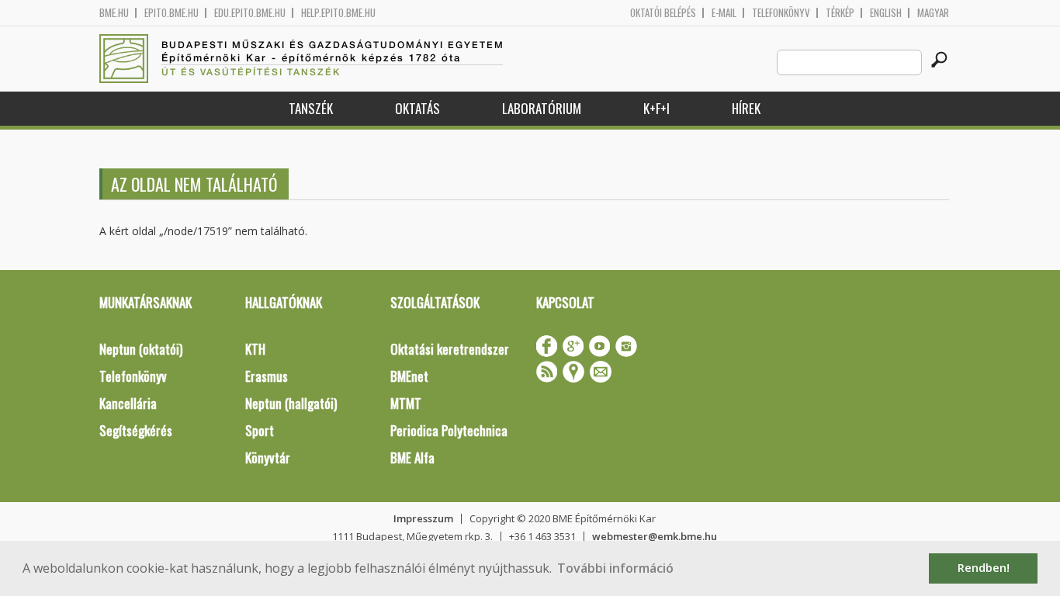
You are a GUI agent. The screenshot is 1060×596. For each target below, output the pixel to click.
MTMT (405, 403)
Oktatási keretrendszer (449, 349)
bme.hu (114, 13)
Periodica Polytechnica (448, 430)
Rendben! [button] (984, 567)
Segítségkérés (135, 430)
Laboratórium (541, 108)
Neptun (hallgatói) (291, 403)
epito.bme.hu (171, 13)
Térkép (840, 13)
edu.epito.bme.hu (250, 13)
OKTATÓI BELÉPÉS (663, 13)
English (886, 13)
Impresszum (423, 518)
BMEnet (409, 376)
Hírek (746, 108)
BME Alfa (412, 457)
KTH (255, 349)
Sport (259, 430)
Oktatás (417, 108)
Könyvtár (267, 457)
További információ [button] (615, 568)
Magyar (933, 13)
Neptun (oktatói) (140, 349)
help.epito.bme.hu (338, 13)
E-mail (724, 13)
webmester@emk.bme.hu (654, 536)
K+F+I (656, 108)
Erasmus (266, 376)
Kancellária (128, 403)
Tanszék (311, 108)
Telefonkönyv (781, 13)
